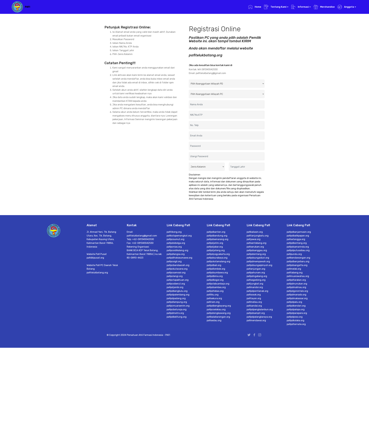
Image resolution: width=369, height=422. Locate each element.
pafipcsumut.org (175, 239)
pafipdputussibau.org (298, 250)
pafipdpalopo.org (296, 309)
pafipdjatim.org (215, 243)
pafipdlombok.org (216, 268)
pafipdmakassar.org (297, 298)
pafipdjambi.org (175, 287)
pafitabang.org (295, 272)
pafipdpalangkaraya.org (259, 316)
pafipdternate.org (296, 324)
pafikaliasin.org (255, 232)
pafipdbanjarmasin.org (299, 232)
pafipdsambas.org (216, 287)
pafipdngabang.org (257, 276)
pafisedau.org (214, 320)
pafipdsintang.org (256, 254)
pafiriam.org (213, 302)
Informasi (303, 6)
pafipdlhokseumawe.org (179, 257)
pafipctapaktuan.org (178, 280)
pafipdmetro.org (175, 313)
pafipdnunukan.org (297, 283)
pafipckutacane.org (177, 268)
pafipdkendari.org (296, 305)
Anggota (348, 6)
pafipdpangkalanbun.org (260, 309)
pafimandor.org (255, 287)
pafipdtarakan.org (296, 280)
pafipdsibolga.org (176, 243)
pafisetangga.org (296, 239)
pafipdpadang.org (176, 298)
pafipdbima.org (215, 276)
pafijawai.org (253, 239)
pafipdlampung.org (177, 302)
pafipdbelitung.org (177, 316)
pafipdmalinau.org (296, 287)
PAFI (27, 6)
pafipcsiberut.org (176, 283)
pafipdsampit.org (256, 313)
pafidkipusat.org (95, 257)
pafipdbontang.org (297, 243)
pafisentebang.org (256, 243)
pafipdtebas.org (215, 291)
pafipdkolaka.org (295, 320)
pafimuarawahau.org (298, 276)
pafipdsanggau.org (257, 250)
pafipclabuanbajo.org (218, 283)
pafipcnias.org (174, 246)
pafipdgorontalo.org (297, 291)
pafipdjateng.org (216, 250)
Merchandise (327, 6)
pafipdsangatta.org (297, 265)
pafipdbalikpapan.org (298, 235)
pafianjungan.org (256, 268)
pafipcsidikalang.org (177, 250)
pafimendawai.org (256, 320)
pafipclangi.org (175, 276)
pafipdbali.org (214, 265)
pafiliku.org (213, 294)
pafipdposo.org (295, 316)
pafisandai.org (254, 305)
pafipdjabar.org (215, 246)
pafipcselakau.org (216, 309)
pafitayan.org (254, 298)
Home (257, 6)
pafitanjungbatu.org (258, 235)
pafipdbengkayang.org (219, 305)
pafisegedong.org (256, 280)
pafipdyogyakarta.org (218, 254)
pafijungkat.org (255, 283)
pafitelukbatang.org (97, 272)
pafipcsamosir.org (176, 272)
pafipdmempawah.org (258, 261)
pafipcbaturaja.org (177, 309)
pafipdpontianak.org (257, 291)
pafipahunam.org (256, 272)
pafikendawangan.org (298, 257)
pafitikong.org (174, 232)
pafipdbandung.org (217, 235)
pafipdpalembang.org (178, 294)
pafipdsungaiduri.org (258, 257)
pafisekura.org (214, 298)
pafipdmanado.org (296, 294)
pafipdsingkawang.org (219, 313)
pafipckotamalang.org (218, 261)
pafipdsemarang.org (217, 239)
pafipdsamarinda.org (298, 246)
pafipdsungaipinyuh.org (259, 265)
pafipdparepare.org (297, 313)
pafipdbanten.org (216, 232)
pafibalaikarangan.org (218, 316)
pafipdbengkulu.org (177, 291)
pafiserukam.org (255, 246)
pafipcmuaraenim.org (178, 305)
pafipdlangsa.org (176, 254)
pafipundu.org (294, 254)
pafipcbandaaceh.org (178, 265)
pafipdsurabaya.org (217, 257)
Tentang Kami (278, 6)
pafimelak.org (294, 268)
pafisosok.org (254, 294)
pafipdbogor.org (215, 280)
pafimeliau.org (254, 302)
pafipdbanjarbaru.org (298, 261)
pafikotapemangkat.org (179, 235)
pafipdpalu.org (294, 302)
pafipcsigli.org (174, 261)
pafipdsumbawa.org (217, 272)
